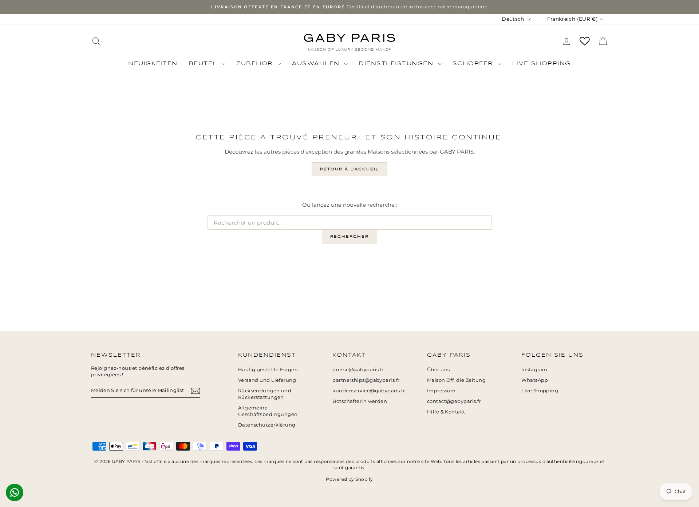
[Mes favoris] (584, 41)
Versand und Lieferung (267, 380)
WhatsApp (534, 380)
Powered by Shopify (349, 479)
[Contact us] (14, 492)
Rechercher (349, 236)
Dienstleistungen (397, 63)
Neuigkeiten (153, 63)
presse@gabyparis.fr (358, 369)
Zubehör (256, 63)
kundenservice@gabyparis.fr (368, 390)
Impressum (441, 390)
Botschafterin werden (359, 401)
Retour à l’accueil (349, 169)
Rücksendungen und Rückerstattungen (265, 394)
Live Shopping (541, 63)
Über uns (438, 369)
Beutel (204, 63)
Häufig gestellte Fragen (268, 369)
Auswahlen (317, 63)
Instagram (534, 369)
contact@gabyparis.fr (454, 401)
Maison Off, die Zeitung (456, 380)
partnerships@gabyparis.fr (365, 380)
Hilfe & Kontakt (446, 412)
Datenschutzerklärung (267, 425)
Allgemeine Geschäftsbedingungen (268, 411)
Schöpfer (474, 63)
